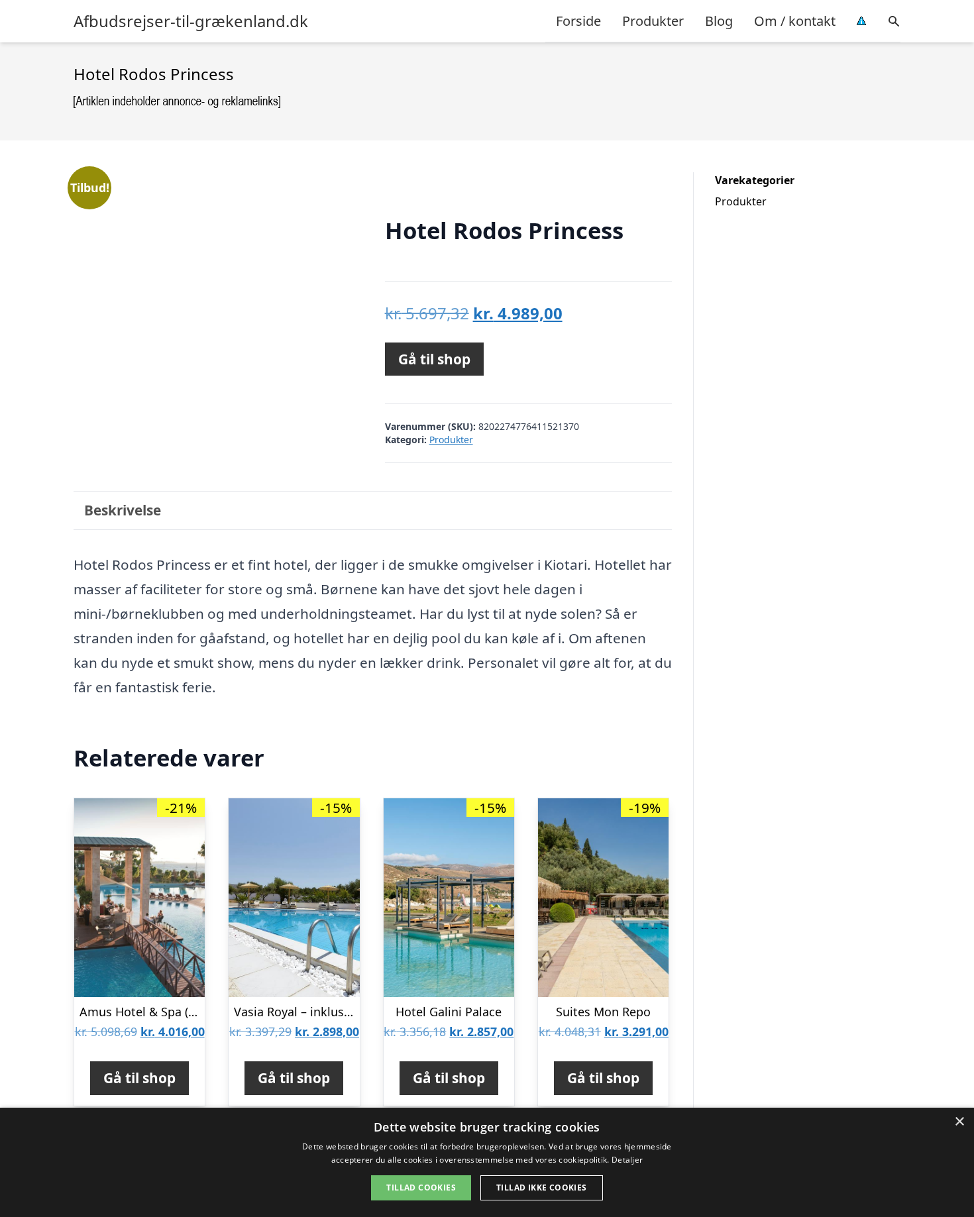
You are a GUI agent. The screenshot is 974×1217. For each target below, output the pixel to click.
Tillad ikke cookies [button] (541, 1187)
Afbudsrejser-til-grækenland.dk (191, 21)
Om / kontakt (795, 21)
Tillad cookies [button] (421, 1187)
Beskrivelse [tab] (122, 510)
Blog (719, 21)
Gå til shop (434, 359)
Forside (578, 21)
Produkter (653, 21)
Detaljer (627, 1159)
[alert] (487, 1162)
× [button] (959, 1122)
